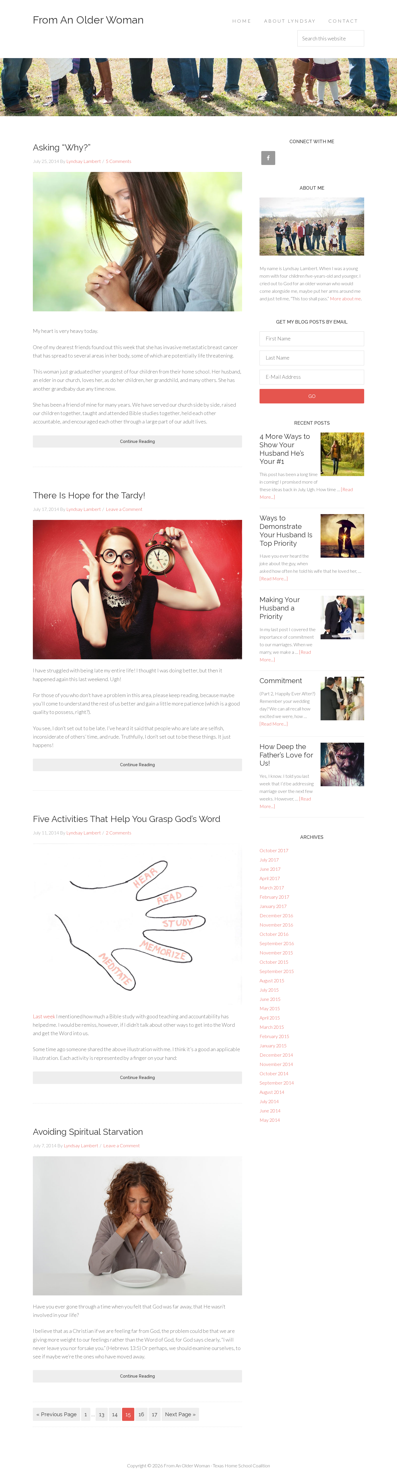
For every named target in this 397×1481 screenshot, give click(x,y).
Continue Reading (137, 441)
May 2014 (270, 1120)
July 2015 (269, 989)
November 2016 (276, 924)
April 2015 (270, 1017)
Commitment (281, 680)
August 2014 (272, 1092)
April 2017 (270, 878)
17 (154, 1414)
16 (141, 1414)
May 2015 (270, 1008)
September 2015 (277, 971)
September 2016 (277, 943)
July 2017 (269, 859)
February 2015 (274, 1036)
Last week (44, 1016)
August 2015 (272, 980)
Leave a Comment (124, 509)
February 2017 (274, 897)
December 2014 (276, 1055)
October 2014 (274, 1073)
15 (128, 1414)
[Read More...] (274, 578)
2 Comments (118, 832)
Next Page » (180, 1414)
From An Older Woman (88, 20)
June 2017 (270, 869)
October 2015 (274, 962)
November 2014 (276, 1064)
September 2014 (277, 1082)
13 (101, 1414)
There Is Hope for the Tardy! (89, 495)
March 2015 (272, 1027)
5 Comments (118, 161)
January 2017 (273, 906)
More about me (345, 298)
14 (115, 1414)
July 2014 (269, 1101)
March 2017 (272, 887)
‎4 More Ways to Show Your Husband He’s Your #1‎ (285, 449)
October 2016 (274, 934)
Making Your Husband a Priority (280, 608)
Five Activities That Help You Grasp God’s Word (126, 819)
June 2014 (270, 1110)
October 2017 (274, 850)
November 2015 (276, 952)
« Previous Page (56, 1414)
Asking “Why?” (62, 147)
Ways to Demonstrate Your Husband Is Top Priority (286, 530)
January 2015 (273, 1045)
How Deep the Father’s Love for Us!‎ (286, 755)
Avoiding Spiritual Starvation (88, 1132)
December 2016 (276, 915)
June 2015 (270, 999)
